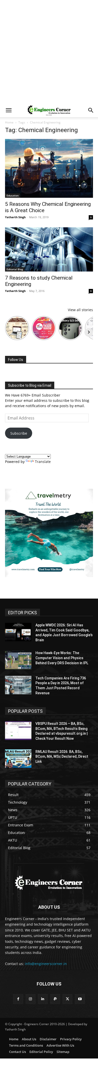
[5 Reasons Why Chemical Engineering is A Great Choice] (49, 168)
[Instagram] (30, 999)
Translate (43, 461)
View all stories (80, 309)
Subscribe (18, 433)
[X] (67, 999)
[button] (9, 110)
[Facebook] (18, 999)
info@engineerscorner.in (46, 963)
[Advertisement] (49, 52)
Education (13, 195)
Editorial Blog (15, 269)
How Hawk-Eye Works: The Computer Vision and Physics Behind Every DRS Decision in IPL (61, 658)
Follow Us (15, 360)
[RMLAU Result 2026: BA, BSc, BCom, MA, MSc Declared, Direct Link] (18, 758)
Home (9, 122)
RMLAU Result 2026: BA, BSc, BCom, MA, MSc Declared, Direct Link (61, 756)
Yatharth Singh (15, 217)
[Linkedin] (43, 999)
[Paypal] (55, 999)
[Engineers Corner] (49, 883)
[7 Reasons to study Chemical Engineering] (49, 249)
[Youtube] (80, 999)
